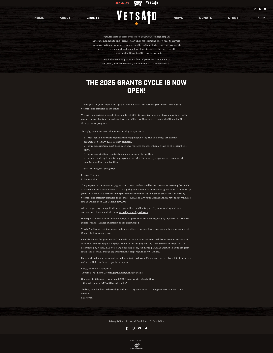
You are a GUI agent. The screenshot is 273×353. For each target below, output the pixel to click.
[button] (65, 18)
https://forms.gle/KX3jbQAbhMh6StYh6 (120, 272)
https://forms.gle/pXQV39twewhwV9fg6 (104, 283)
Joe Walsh (139, 340)
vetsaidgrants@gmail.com (133, 212)
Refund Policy (157, 321)
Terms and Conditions (136, 321)
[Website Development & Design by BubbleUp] (136, 349)
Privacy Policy (116, 321)
